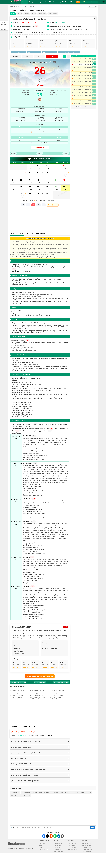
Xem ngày (3, 24)
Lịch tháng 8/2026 (58, 847)
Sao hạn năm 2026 (87, 849)
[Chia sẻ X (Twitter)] (47, 836)
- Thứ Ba (92, 6)
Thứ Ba (22, 162)
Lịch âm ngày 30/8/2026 (37, 693)
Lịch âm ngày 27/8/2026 (37, 690)
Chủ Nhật (33, 22)
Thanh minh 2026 (15, 792)
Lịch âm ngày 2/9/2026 (37, 695)
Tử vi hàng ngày (72, 843)
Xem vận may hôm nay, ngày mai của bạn (40, 676)
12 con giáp (32, 2)
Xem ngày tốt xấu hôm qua (19, 682)
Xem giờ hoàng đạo (87, 845)
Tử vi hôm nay (71, 845)
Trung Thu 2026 (26, 792)
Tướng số (51, 2)
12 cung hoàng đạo (42, 2)
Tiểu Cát (28, 499)
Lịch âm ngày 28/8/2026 (57, 690)
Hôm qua (14, 153)
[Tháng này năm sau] (44, 204)
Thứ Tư (31, 162)
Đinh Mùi (27, 94)
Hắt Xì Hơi (88, 792)
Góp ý (40, 847)
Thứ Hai (14, 162)
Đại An (28, 557)
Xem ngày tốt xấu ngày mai (61, 682)
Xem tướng (3, 27)
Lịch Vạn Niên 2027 (22, 735)
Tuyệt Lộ (29, 521)
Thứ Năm (39, 162)
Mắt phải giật (68, 792)
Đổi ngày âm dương (52, 13)
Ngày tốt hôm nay (40, 682)
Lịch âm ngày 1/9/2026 (17, 695)
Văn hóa (70, 2)
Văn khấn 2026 (43, 849)
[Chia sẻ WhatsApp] (55, 836)
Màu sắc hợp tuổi (25, 796)
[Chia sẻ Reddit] (51, 836)
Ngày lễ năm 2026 (58, 851)
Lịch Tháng (26, 13)
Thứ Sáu (48, 162)
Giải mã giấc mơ (14, 796)
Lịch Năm (33, 13)
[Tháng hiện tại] (33, 204)
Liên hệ (40, 845)
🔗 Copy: (13, 827)
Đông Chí (20, 29)
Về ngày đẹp (42, 843)
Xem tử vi (3, 29)
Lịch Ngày (12, 13)
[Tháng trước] (28, 204)
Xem (52, 56)
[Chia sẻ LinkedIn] (58, 836)
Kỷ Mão (27, 90)
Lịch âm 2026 (57, 849)
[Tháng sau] (38, 204)
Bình (54, 29)
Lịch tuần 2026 (57, 845)
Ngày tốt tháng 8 (58, 792)
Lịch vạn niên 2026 (37, 792)
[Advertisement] (40, 219)
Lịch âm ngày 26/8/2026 (17, 690)
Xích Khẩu (29, 463)
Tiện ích (64, 2)
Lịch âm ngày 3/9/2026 (57, 695)
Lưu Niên (28, 436)
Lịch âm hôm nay (58, 843)
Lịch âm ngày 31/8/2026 (57, 693)
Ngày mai (65, 153)
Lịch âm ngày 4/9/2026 (17, 698)
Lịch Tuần (19, 13)
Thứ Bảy (57, 162)
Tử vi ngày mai (48, 792)
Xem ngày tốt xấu (42, 13)
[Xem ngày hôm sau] (67, 70)
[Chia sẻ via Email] (62, 836)
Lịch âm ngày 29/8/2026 (17, 693)
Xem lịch (3, 22)
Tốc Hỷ (28, 586)
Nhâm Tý (27, 92)
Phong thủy (58, 2)
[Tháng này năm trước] (23, 204)
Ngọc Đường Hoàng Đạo (59, 90)
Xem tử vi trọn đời (72, 849)
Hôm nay (40, 153)
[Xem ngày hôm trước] (11, 70)
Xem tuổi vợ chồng (79, 792)
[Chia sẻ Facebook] (43, 836)
